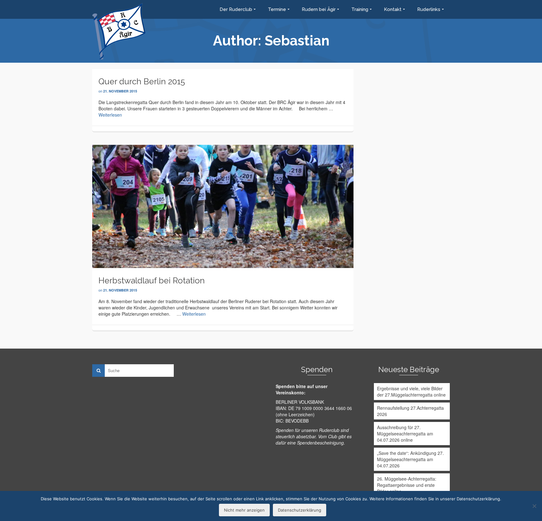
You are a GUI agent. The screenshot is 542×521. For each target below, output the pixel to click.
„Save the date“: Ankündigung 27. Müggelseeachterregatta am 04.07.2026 (410, 459)
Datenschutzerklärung (299, 510)
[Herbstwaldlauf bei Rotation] (222, 206)
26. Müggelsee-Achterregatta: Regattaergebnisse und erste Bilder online (406, 485)
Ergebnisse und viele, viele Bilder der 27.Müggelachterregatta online (411, 391)
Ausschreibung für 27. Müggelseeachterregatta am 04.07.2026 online (405, 433)
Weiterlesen (110, 115)
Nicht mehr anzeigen (244, 510)
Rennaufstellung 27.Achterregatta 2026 (410, 411)
